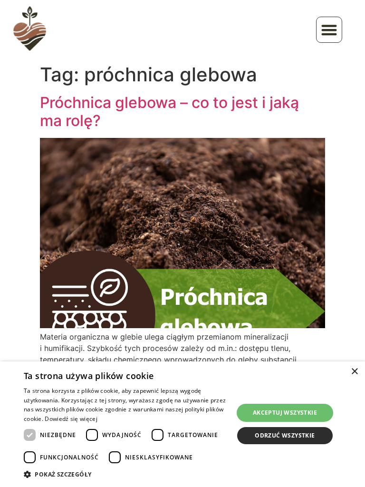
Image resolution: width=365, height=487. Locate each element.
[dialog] (182, 424)
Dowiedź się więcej (71, 419)
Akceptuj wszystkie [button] (285, 413)
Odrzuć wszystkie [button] (285, 435)
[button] (329, 30)
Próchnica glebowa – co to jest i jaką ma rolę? (169, 111)
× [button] (354, 371)
